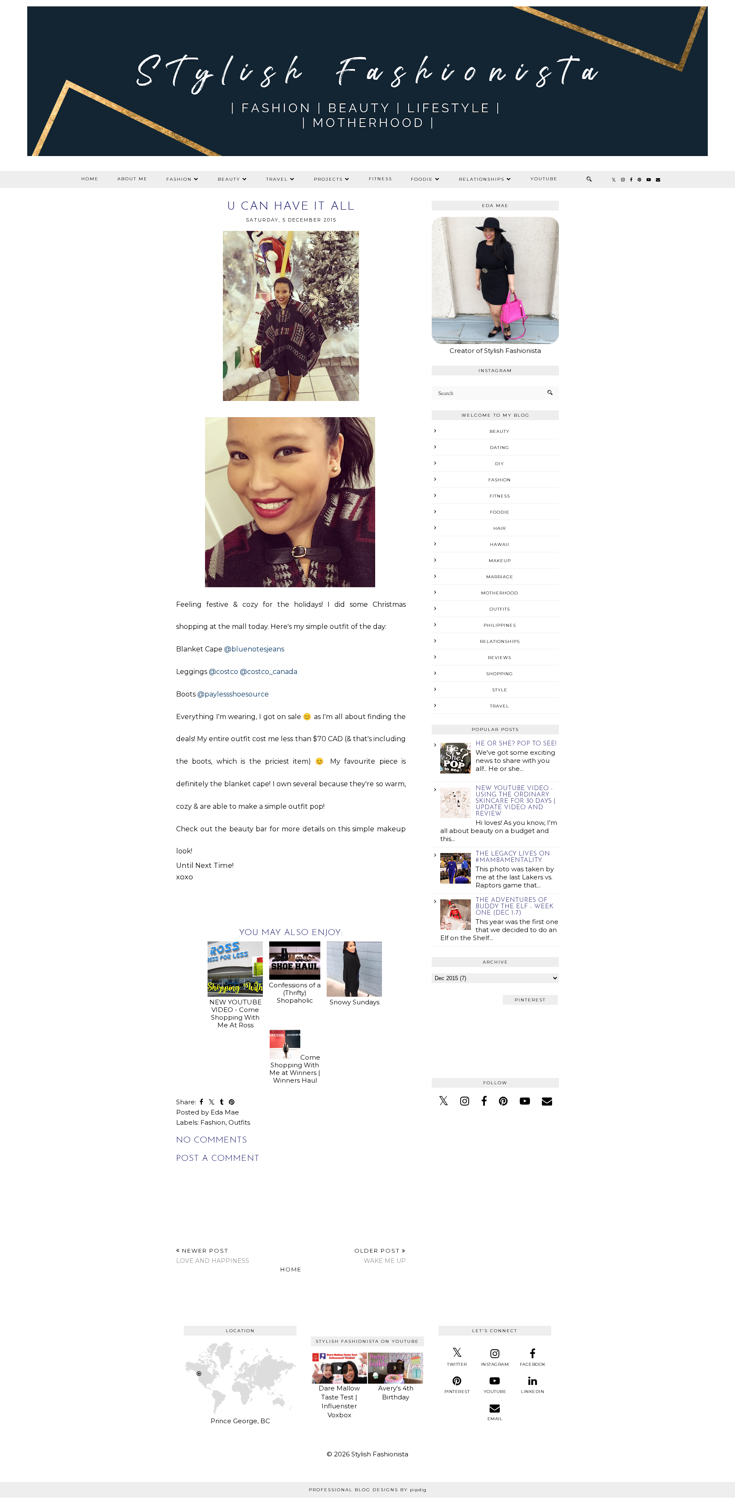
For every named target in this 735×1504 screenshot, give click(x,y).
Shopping (499, 674)
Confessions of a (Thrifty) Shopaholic (295, 992)
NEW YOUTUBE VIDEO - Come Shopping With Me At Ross (235, 1013)
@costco (223, 672)
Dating (499, 447)
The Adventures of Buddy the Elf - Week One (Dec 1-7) (514, 906)
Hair (499, 528)
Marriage (499, 577)
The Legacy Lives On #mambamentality (513, 857)
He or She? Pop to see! (516, 744)
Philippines (500, 625)
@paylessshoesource (233, 694)
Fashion (179, 179)
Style (499, 690)
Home (90, 179)
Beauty (229, 179)
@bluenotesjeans (254, 649)
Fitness (380, 179)
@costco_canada (268, 672)
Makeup (500, 560)
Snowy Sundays (354, 1002)
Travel (277, 179)
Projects (328, 179)
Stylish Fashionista (379, 1454)
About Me (132, 179)
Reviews (499, 657)
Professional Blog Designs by (368, 1490)
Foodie (422, 179)
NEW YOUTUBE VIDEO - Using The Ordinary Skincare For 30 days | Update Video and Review (515, 801)
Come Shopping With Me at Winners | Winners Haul (294, 1068)
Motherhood (499, 593)
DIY (499, 463)
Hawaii (499, 544)
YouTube (544, 179)
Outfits (239, 1122)
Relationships (481, 179)
